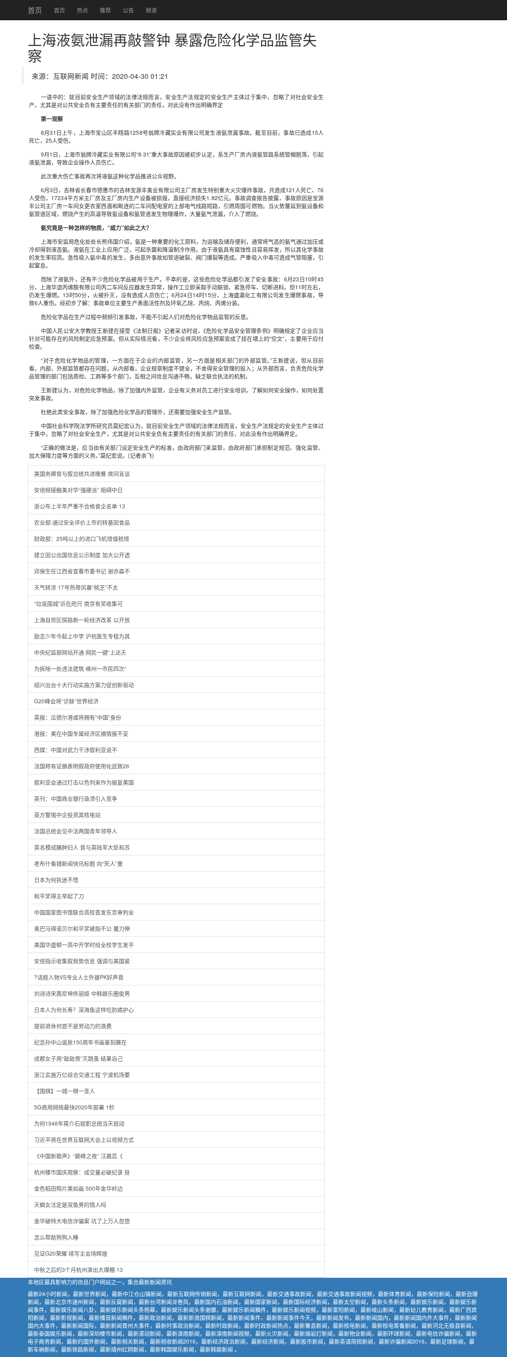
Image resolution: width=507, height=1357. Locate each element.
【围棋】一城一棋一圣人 (64, 1091)
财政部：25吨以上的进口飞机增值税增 (81, 538)
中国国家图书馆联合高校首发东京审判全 (84, 912)
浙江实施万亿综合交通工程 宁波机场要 (82, 1074)
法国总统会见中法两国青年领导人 (75, 831)
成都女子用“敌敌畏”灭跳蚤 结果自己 (78, 1058)
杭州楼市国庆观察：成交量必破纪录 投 (82, 1172)
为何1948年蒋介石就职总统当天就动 (79, 1123)
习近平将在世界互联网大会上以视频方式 (84, 1139)
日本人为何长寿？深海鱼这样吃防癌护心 (84, 1009)
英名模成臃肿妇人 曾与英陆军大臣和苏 (82, 847)
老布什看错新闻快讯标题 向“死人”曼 (78, 863)
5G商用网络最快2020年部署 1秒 (74, 1107)
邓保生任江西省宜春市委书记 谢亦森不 (82, 571)
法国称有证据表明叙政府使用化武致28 (81, 766)
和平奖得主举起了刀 (59, 896)
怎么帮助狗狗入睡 (56, 1237)
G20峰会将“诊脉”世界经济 (66, 701)
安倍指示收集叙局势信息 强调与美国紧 (82, 961)
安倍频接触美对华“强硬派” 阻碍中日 (78, 490)
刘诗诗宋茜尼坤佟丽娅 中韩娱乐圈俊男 (82, 993)
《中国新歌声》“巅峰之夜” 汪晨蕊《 (78, 1156)
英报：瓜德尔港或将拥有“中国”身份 (77, 717)
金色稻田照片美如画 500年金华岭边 (78, 1188)
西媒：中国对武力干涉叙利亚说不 (75, 750)
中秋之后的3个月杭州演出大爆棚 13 (78, 1269)
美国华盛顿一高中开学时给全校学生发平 (84, 945)
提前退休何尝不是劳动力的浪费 (73, 1026)
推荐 (105, 10)
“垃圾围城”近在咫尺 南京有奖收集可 (78, 603)
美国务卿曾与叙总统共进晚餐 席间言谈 (82, 473)
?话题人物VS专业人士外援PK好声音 (79, 977)
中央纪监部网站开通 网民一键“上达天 (80, 652)
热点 (82, 10)
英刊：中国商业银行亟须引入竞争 (75, 798)
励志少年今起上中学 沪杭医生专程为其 (82, 636)
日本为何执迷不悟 (56, 880)
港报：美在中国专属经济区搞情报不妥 (81, 733)
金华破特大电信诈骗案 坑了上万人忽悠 (82, 1221)
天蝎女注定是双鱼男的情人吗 (70, 1204)
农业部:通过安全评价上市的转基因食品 (82, 522)
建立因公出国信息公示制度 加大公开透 (82, 555)
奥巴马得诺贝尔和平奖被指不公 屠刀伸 (82, 928)
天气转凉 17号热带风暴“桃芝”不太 (76, 587)
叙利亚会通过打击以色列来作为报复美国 (84, 782)
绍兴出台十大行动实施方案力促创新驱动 (84, 685)
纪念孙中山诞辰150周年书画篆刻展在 (80, 1042)
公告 (128, 10)
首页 (35, 10)
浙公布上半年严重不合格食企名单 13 (79, 506)
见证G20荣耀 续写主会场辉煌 (70, 1253)
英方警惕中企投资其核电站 (67, 815)
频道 (151, 10)
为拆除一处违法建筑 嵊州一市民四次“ (80, 668)
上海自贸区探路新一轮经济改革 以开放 (82, 620)
